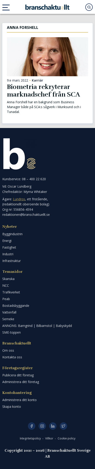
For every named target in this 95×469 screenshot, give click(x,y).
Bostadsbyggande (15, 305)
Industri (7, 254)
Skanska (8, 279)
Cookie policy (66, 438)
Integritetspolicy (31, 438)
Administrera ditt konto (19, 400)
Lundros (19, 199)
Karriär (37, 80)
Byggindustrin (12, 234)
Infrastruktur (11, 261)
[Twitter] (63, 426)
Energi (7, 240)
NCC (5, 285)
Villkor (49, 438)
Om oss (8, 350)
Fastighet (9, 247)
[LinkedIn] (52, 426)
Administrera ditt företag (20, 382)
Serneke (8, 319)
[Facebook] (31, 426)
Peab (6, 299)
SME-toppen (11, 332)
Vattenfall (9, 312)
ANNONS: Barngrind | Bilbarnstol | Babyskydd (37, 325)
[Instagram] (42, 426)
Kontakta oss (12, 357)
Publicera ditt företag (18, 375)
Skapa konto (11, 406)
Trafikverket (11, 292)
